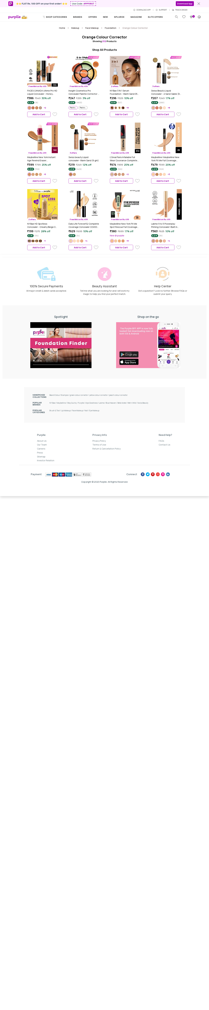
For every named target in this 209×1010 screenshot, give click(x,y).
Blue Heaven (112, 403)
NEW (105, 16)
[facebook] (143, 474)
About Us (42, 440)
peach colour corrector (118, 395)
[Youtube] (158, 474)
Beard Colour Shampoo (59, 395)
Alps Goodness (92, 403)
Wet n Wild (132, 403)
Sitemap (41, 456)
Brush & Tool (55, 410)
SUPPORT (163, 10)
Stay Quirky (72, 403)
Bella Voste (122, 403)
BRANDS (77, 16)
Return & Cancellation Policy (106, 448)
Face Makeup (78, 410)
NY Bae (53, 403)
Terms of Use (99, 444)
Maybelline (62, 403)
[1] (191, 17)
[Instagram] (163, 474)
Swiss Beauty (142, 403)
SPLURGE (119, 16)
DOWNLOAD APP (143, 10)
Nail (86, 410)
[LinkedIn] (168, 474)
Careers (41, 448)
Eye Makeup (94, 410)
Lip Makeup (66, 410)
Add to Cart (39, 114)
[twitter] (148, 474)
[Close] (199, 4)
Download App (184, 3)
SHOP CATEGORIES (56, 16)
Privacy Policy (99, 440)
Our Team (42, 444)
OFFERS (92, 16)
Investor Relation (45, 460)
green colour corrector (79, 395)
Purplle (81, 403)
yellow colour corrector (99, 395)
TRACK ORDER (181, 10)
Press (40, 452)
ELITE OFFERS (155, 16)
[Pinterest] (153, 474)
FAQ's (161, 440)
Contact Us (164, 444)
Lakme (102, 403)
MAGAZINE (136, 16)
